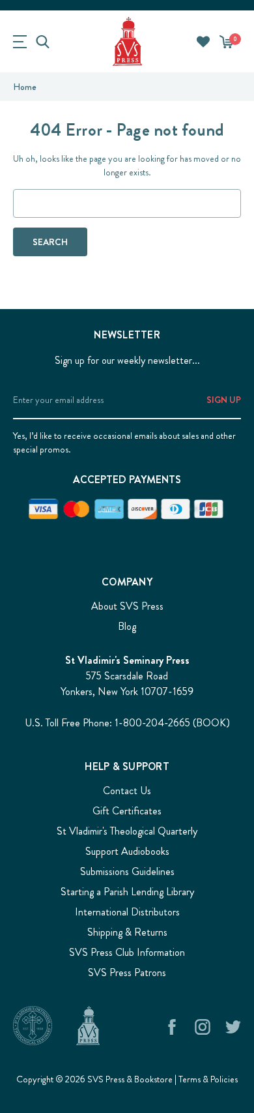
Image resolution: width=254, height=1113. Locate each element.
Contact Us (127, 790)
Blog (127, 626)
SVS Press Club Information (127, 952)
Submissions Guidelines (127, 871)
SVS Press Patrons (127, 972)
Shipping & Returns (127, 932)
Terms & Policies (208, 1079)
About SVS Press (127, 606)
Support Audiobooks (127, 851)
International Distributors (127, 911)
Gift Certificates (127, 810)
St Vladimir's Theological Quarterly (127, 831)
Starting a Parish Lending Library (127, 891)
